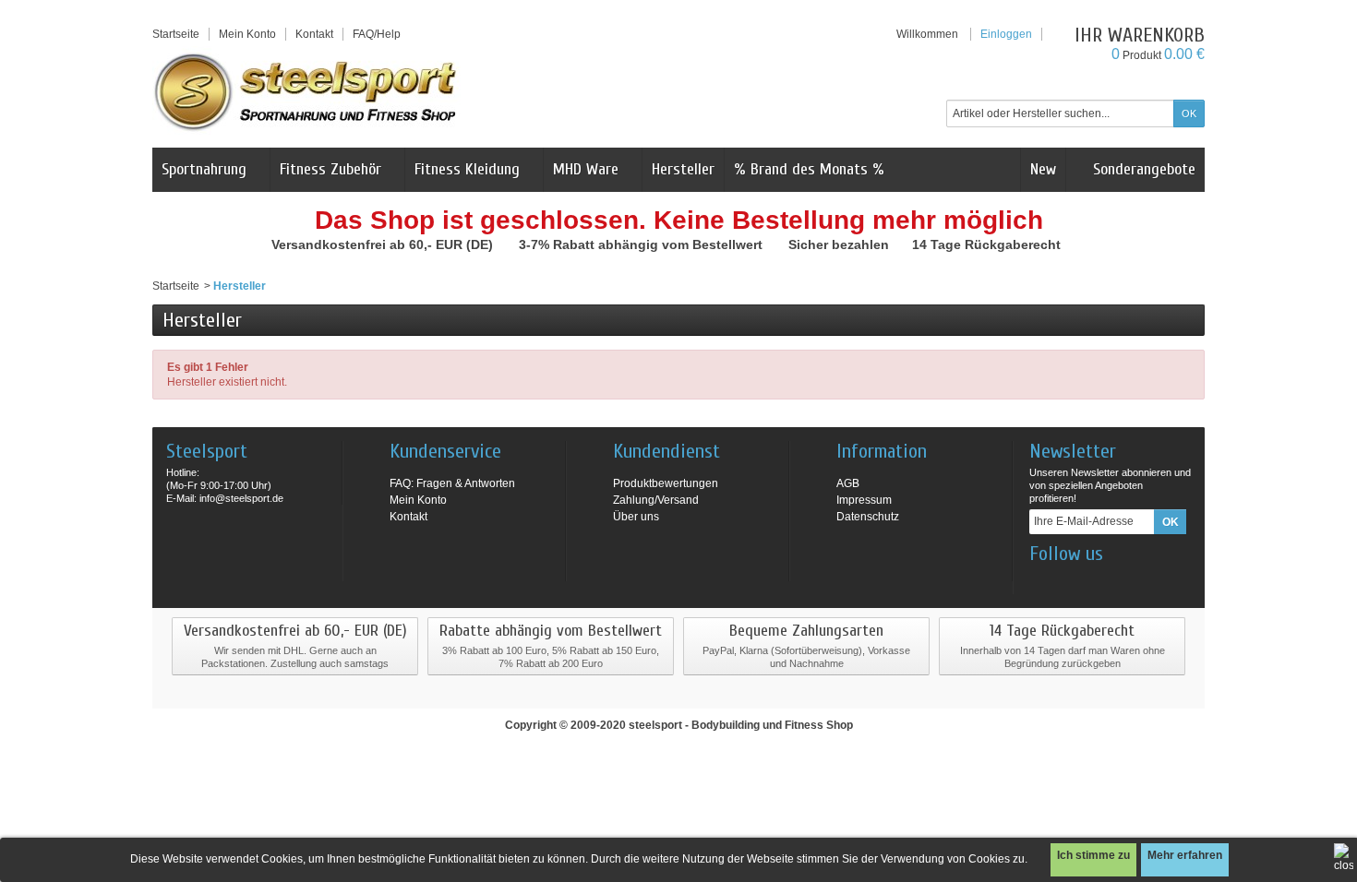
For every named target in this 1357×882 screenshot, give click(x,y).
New (1043, 169)
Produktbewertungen (665, 483)
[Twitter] (1103, 581)
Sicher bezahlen (840, 244)
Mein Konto (247, 34)
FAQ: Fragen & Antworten (452, 483)
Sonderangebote (1141, 169)
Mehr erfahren (1184, 855)
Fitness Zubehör (330, 169)
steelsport (655, 725)
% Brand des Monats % (809, 169)
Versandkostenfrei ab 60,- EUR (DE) (384, 244)
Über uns (636, 516)
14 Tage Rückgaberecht (988, 244)
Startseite (175, 286)
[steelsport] (306, 91)
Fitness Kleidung (467, 169)
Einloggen (1006, 34)
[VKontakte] (1134, 581)
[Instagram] (1073, 581)
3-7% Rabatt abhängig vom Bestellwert (642, 244)
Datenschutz (867, 516)
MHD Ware (585, 169)
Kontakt (408, 516)
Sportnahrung (204, 169)
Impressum (864, 500)
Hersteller (683, 169)
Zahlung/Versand (656, 500)
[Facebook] (1042, 581)
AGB (847, 483)
